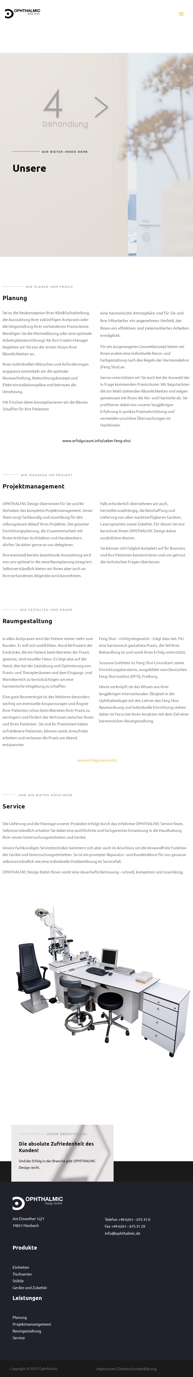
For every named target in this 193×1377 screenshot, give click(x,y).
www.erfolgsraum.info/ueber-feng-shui (96, 440)
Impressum (106, 1368)
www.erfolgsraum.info (96, 759)
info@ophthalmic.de (122, 1233)
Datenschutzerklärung (137, 1368)
